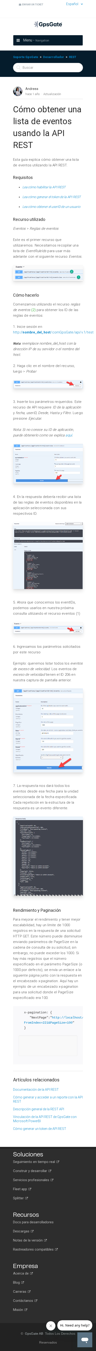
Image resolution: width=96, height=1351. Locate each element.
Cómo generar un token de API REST (39, 1129)
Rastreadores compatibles (34, 1249)
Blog (17, 1282)
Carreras (20, 1291)
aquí (68, 435)
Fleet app (20, 1189)
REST (72, 57)
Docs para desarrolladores (33, 1222)
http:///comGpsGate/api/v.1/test (53, 332)
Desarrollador (53, 57)
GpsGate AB (34, 1333)
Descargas (21, 1231)
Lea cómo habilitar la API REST (43, 187)
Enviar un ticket (32, 4)
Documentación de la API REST (36, 1089)
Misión (18, 1310)
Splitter (19, 1198)
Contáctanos (23, 1301)
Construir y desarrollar (30, 1171)
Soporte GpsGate (25, 57)
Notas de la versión (28, 1240)
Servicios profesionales (31, 1180)
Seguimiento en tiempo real (34, 1162)
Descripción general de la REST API (38, 1109)
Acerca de (21, 1273)
